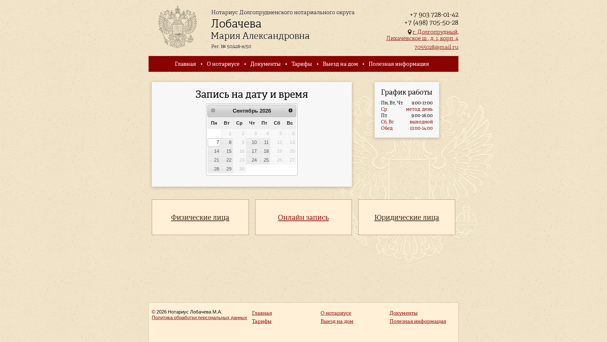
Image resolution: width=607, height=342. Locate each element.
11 (266, 142)
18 (266, 151)
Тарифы (301, 64)
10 (254, 142)
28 (216, 168)
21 (216, 160)
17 (254, 151)
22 (228, 160)
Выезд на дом (340, 64)
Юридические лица (406, 217)
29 (228, 168)
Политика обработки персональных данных (199, 317)
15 (228, 151)
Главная (185, 64)
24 (254, 160)
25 (266, 160)
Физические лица (200, 217)
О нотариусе (223, 64)
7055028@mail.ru (436, 47)
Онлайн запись (303, 217)
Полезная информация (399, 64)
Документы (265, 64)
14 (216, 151)
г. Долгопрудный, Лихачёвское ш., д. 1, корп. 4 (422, 34)
